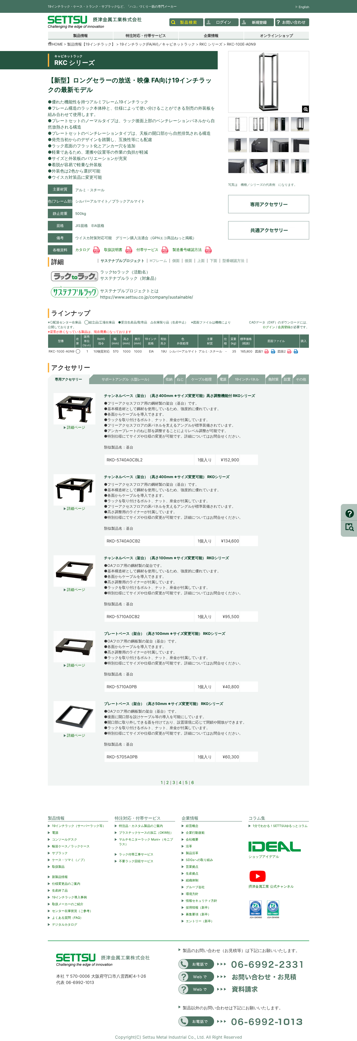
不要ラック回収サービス (136, 861)
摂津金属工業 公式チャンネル (271, 886)
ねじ (180, 379)
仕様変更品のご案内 (66, 884)
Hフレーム (158, 261)
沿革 (189, 846)
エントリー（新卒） (200, 921)
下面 (213, 261)
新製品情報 (60, 877)
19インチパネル (247, 379)
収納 (169, 379)
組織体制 (192, 880)
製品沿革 (192, 853)
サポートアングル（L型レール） (126, 379)
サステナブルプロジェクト (123, 261)
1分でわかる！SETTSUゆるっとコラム (280, 826)
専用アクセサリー (68, 379)
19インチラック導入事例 (69, 897)
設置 (287, 379)
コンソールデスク (64, 839)
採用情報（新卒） (198, 907)
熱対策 (273, 379)
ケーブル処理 (201, 379)
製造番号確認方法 (187, 250)
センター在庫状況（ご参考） (72, 911)
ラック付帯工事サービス (136, 854)
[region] (268, 148)
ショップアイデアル (264, 856)
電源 (223, 379)
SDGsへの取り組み (199, 860)
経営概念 (192, 826)
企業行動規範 (195, 833)
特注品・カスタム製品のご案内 (141, 826)
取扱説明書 (113, 250)
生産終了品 (60, 890)
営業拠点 (192, 867)
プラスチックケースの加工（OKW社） (146, 833)
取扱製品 (58, 867)
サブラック (60, 853)
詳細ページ (75, 427)
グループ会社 (195, 887)
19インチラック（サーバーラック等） (79, 826)
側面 (176, 261)
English (304, 7)
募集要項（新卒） (198, 914)
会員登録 (284, 327)
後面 (188, 261)
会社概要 (192, 839)
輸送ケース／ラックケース (71, 846)
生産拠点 (192, 873)
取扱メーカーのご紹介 (67, 904)
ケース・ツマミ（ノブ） (69, 860)
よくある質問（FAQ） (67, 918)
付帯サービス (147, 250)
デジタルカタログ (64, 924)
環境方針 (192, 894)
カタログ (83, 250)
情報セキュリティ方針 (201, 901)
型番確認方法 (233, 261)
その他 (301, 379)
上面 (201, 261)
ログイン (269, 327)
